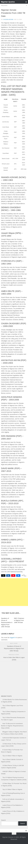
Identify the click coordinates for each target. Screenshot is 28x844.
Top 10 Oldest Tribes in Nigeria (12, 789)
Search (3, 820)
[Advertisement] (14, 592)
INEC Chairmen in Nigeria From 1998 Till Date (19, 620)
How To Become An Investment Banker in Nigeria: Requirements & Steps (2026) (12, 726)
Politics (4, 5)
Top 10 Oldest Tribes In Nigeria (12, 755)
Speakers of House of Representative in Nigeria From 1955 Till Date (6, 622)
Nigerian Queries (8, 2)
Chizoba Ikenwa (8, 19)
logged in (13, 637)
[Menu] (26, 2)
